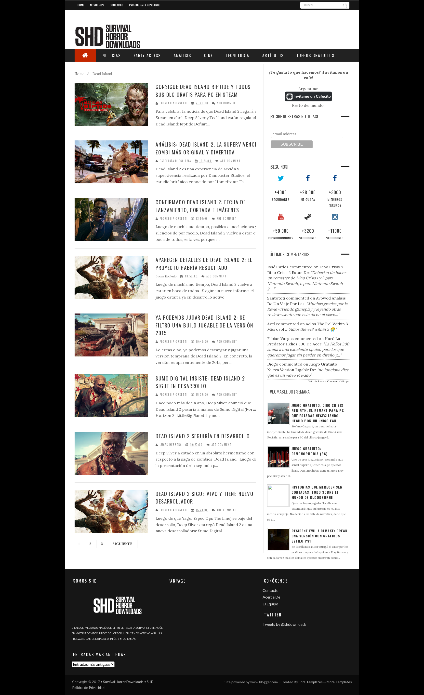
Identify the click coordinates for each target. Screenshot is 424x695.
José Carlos (278, 266)
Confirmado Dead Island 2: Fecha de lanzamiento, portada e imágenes (201, 206)
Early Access (147, 55)
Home (81, 5)
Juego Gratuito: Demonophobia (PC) (310, 451)
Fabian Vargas (280, 338)
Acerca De (271, 597)
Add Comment (227, 103)
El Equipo (270, 603)
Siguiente (122, 544)
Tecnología (237, 55)
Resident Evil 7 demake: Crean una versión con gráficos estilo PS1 (319, 536)
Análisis (182, 55)
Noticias (112, 55)
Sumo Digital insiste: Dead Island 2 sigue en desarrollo (200, 382)
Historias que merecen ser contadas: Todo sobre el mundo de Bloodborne (317, 492)
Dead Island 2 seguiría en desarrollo (203, 436)
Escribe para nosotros (144, 5)
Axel (271, 323)
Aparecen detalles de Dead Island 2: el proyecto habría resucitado (204, 263)
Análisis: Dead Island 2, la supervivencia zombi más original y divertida (208, 148)
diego (272, 364)
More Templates (339, 682)
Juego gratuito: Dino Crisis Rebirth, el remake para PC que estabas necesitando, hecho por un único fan (318, 413)
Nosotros (97, 5)
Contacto (116, 5)
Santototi (276, 298)
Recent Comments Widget (333, 381)
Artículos (273, 55)
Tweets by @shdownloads (284, 624)
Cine (208, 55)
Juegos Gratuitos (315, 55)
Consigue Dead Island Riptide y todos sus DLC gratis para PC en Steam (203, 90)
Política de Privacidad (88, 687)
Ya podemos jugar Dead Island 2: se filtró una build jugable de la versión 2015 (204, 325)
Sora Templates (311, 682)
